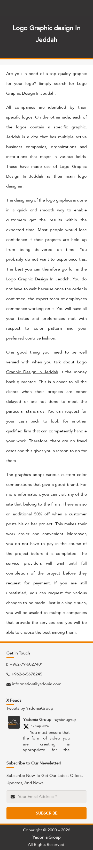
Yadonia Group (37, 719)
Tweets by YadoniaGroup (29, 708)
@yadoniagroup (65, 719)
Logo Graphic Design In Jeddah (37, 279)
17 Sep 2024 (40, 726)
